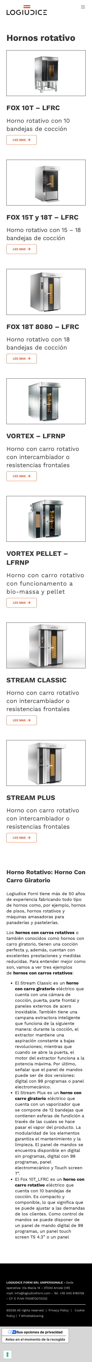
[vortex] (46, 380)
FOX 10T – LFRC (33, 108)
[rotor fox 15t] (46, 161)
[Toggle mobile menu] (83, 7)
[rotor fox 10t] (46, 52)
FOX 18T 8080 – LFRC (42, 327)
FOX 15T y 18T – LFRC (42, 217)
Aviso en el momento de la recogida (35, 1339)
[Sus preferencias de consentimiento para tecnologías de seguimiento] (7, 1354)
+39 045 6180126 (72, 1293)
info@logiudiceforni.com (32, 1293)
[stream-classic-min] (46, 624)
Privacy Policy (59, 1310)
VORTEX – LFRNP (35, 436)
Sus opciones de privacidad (39, 1332)
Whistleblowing (32, 1316)
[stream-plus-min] (46, 742)
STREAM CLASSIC (36, 680)
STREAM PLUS (30, 798)
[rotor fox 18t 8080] (46, 271)
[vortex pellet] (46, 498)
